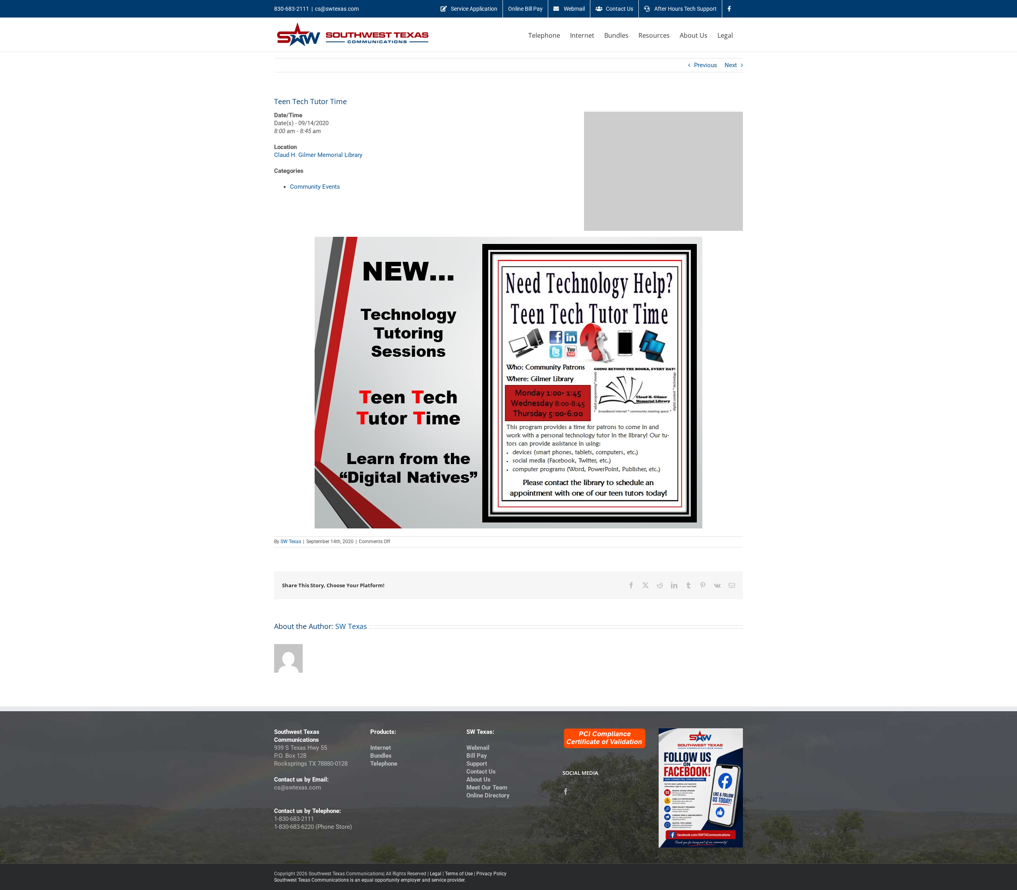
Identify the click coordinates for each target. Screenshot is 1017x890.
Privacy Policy (491, 873)
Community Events (315, 186)
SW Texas (290, 541)
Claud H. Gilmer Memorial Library (318, 155)
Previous (705, 65)
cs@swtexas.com (337, 9)
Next (731, 65)
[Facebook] (566, 791)
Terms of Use (459, 873)
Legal (435, 873)
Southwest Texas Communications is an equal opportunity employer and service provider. (370, 880)
